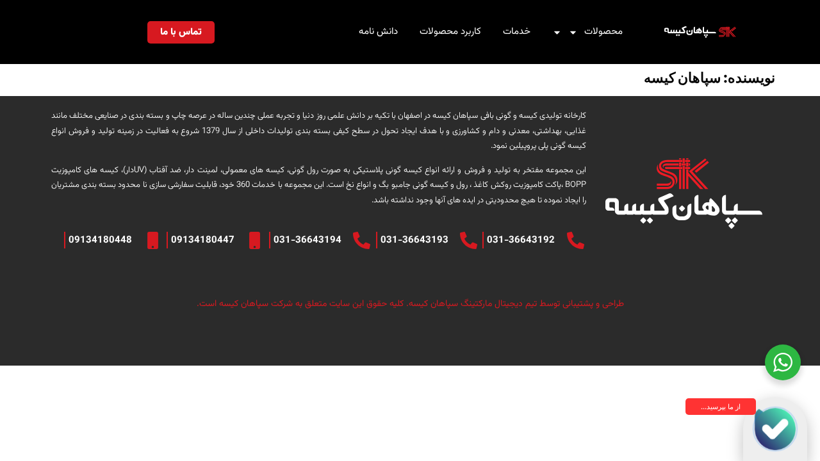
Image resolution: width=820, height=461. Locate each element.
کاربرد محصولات (450, 31)
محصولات (603, 31)
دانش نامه (378, 31)
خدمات (516, 31)
